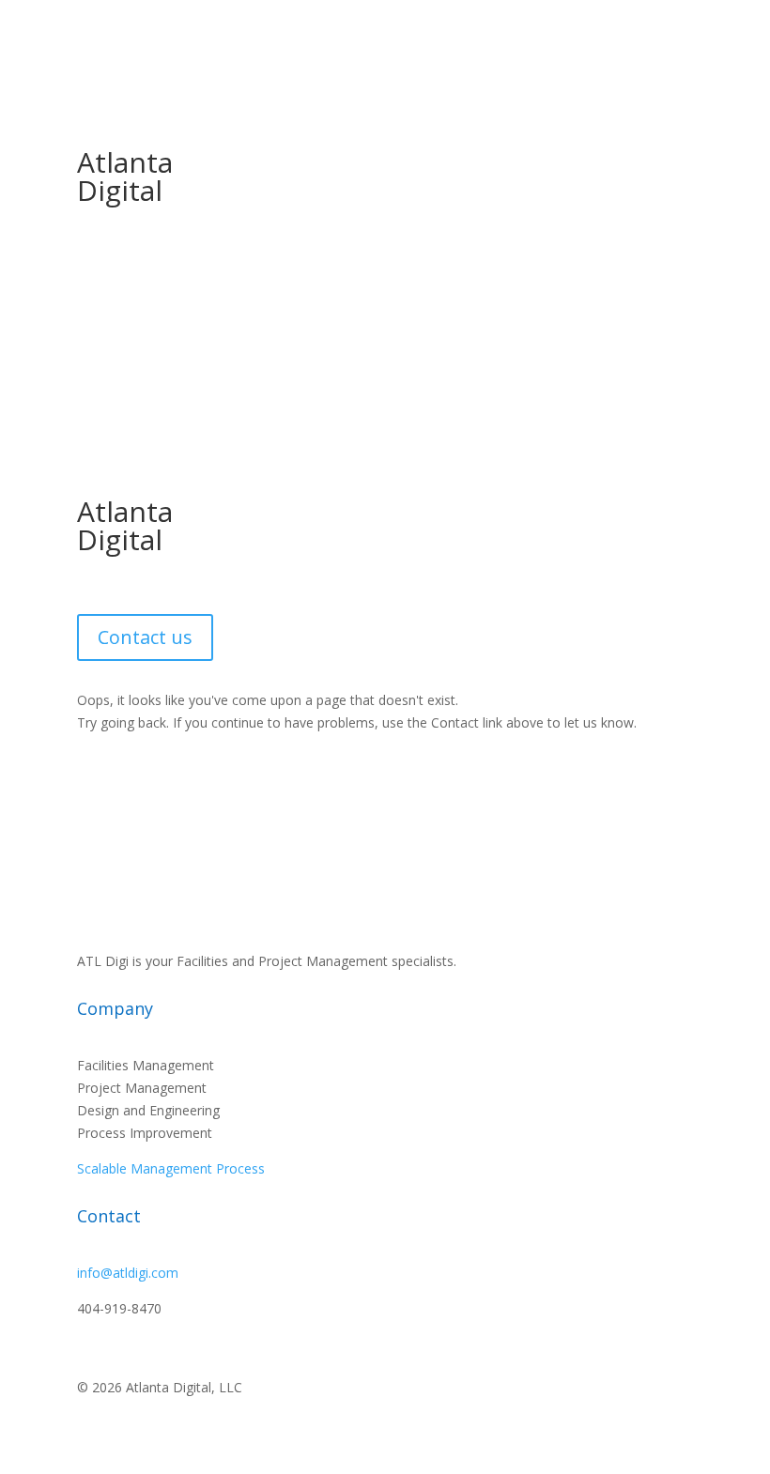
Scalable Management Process (171, 1168)
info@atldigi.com (127, 1273)
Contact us (145, 637)
